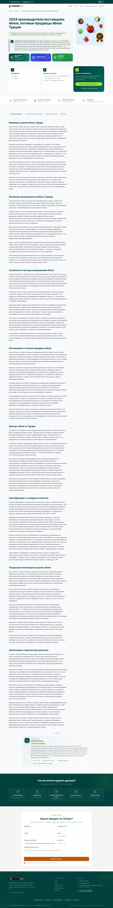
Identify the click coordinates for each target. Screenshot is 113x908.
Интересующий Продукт (30, 840)
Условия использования (93, 905)
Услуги (81, 6)
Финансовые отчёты (91, 6)
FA (15, 892)
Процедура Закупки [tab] (51, 114)
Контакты (101, 6)
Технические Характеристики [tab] (34, 114)
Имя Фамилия (27, 826)
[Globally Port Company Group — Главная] (29, 879)
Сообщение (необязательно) (31, 847)
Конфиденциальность (74, 905)
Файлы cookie (84, 905)
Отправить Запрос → (57, 859)
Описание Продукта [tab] (16, 114)
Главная (69, 6)
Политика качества (59, 888)
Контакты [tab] (63, 114)
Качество (102, 905)
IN (18, 892)
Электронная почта (62, 826)
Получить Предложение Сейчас (88, 84)
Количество (60, 840)
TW (13, 892)
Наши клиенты (58, 885)
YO (21, 892)
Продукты (17, 11)
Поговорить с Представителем (89, 88)
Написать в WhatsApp (86, 890)
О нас (75, 6)
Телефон (26, 833)
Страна (59, 833)
